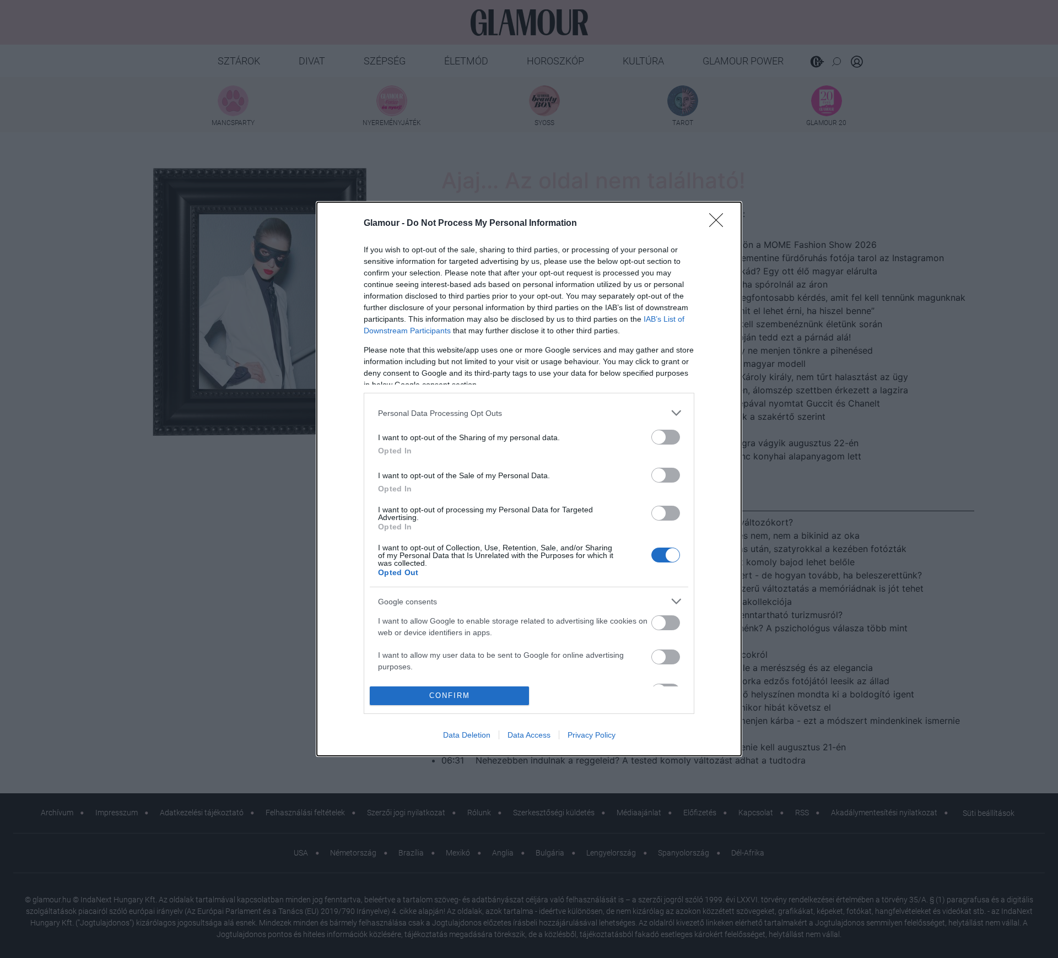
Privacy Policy (592, 734)
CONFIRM (449, 695)
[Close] (719, 223)
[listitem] (529, 413)
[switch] (665, 437)
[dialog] (529, 479)
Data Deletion (466, 734)
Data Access (529, 734)
